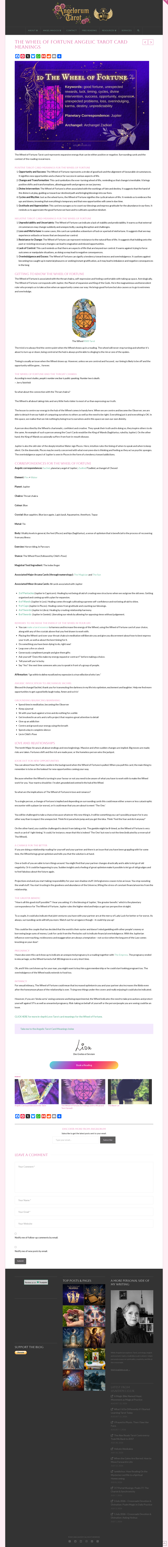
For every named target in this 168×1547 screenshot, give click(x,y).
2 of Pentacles (26, 593)
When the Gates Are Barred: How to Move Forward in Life (131, 1460)
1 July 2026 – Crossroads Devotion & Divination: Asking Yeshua (131, 1516)
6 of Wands (25, 601)
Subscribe (107, 1140)
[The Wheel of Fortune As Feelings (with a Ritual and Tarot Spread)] (83, 1091)
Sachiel (46, 468)
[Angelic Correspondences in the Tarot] (37, 1091)
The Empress (121, 954)
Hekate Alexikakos (123, 1448)
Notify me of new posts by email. (31, 1251)
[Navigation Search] (138, 31)
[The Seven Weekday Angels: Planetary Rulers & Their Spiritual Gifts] (73, 1380)
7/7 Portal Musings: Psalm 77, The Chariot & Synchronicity (130, 1489)
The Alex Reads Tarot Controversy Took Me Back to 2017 (130, 1437)
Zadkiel (82, 468)
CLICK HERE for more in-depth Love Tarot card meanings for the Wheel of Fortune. (59, 1016)
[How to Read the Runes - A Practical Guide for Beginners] (73, 1316)
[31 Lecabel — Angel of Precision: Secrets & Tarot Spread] (94, 1337)
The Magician (81, 574)
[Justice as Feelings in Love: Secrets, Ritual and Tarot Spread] (73, 1358)
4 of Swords (25, 610)
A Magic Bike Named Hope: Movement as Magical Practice (126, 1398)
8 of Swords (25, 614)
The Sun (97, 574)
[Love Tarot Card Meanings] (94, 1316)
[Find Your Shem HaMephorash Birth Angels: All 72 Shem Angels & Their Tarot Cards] (94, 1294)
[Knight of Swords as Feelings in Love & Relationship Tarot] (94, 1380)
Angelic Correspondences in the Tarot (30, 1105)
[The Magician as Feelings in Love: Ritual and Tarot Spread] (94, 1358)
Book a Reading (84, 1065)
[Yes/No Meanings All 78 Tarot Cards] (73, 1294)
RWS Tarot (89, 341)
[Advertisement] (37, 1316)
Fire (26, 477)
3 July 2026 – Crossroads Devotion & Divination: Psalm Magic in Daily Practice (131, 1503)
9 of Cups (24, 605)
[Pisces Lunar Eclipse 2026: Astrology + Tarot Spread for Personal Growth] (73, 1337)
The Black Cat (113, 1105)
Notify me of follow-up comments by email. (36, 1237)
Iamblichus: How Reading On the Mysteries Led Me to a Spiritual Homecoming (129, 1475)
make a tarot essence (38, 627)
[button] (165, 2)
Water (34, 477)
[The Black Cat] (130, 1091)
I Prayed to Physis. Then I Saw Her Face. (130, 1424)
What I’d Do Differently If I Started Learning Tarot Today (130, 1411)
